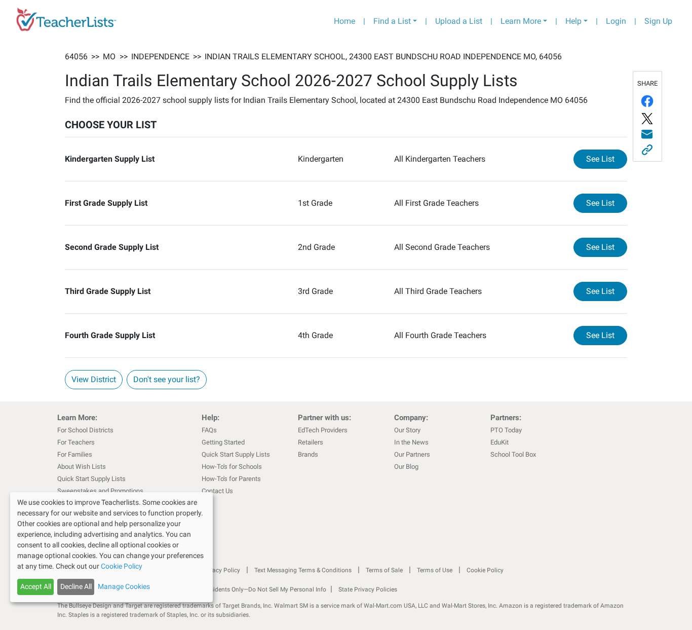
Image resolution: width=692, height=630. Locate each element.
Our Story (407, 430)
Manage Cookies (124, 586)
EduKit (499, 442)
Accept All (35, 586)
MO (109, 56)
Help (573, 21)
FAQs (209, 430)
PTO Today (506, 430)
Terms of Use (434, 570)
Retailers (310, 442)
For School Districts (85, 430)
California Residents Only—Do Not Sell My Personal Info (250, 589)
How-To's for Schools (232, 466)
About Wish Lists (81, 466)
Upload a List (458, 21)
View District (93, 379)
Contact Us (217, 491)
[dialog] (111, 547)
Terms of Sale (384, 570)
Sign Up (658, 21)
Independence (160, 56)
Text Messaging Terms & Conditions (303, 570)
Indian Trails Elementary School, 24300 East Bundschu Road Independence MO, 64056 (383, 56)
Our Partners (412, 454)
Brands (308, 454)
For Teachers (76, 442)
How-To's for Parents (231, 479)
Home (344, 21)
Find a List (392, 21)
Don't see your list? (166, 379)
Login (616, 21)
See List (606, 159)
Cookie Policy (485, 570)
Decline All (76, 586)
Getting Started (223, 442)
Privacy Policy (221, 570)
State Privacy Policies (367, 589)
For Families (74, 454)
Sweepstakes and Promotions (100, 491)
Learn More (521, 21)
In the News (411, 442)
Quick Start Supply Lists (91, 479)
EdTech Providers (323, 430)
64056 (76, 56)
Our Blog (406, 466)
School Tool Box (513, 454)
